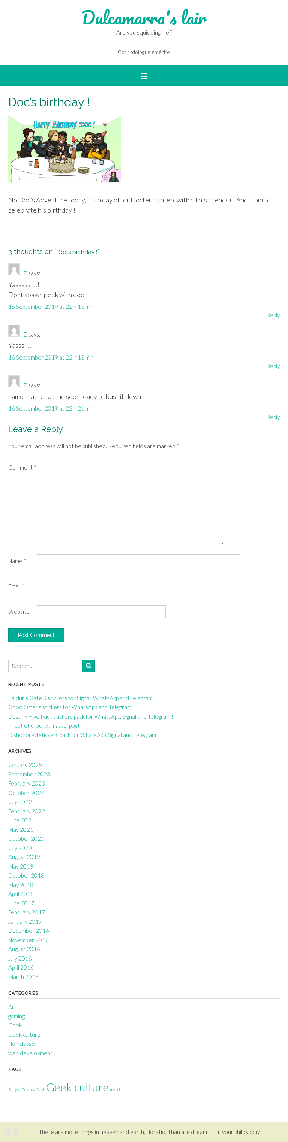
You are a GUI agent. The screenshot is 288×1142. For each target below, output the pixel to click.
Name (17, 560)
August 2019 (24, 856)
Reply (273, 314)
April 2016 (21, 967)
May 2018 (20, 884)
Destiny (28, 1089)
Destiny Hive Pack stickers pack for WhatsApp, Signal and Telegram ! (90, 716)
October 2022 (26, 792)
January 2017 (25, 921)
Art (12, 1006)
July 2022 (20, 801)
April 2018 (21, 893)
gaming (16, 1016)
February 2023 (26, 783)
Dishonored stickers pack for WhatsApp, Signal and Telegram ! (83, 734)
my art (115, 1089)
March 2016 (23, 976)
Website (19, 611)
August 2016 (24, 949)
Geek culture (24, 1034)
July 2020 (20, 847)
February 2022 (26, 811)
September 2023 (29, 774)
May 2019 (20, 866)
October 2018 (26, 875)
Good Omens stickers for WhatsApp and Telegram (69, 707)
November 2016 (28, 940)
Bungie (14, 1089)
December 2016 (28, 930)
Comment (22, 467)
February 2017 (26, 912)
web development (30, 1053)
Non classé (21, 1043)
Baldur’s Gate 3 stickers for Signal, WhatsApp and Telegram (80, 698)
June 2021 (21, 820)
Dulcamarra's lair (144, 17)
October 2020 (26, 838)
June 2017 (21, 903)
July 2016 (20, 958)
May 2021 (20, 829)
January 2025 (25, 764)
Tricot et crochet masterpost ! (45, 725)
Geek (15, 1025)
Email (16, 586)
